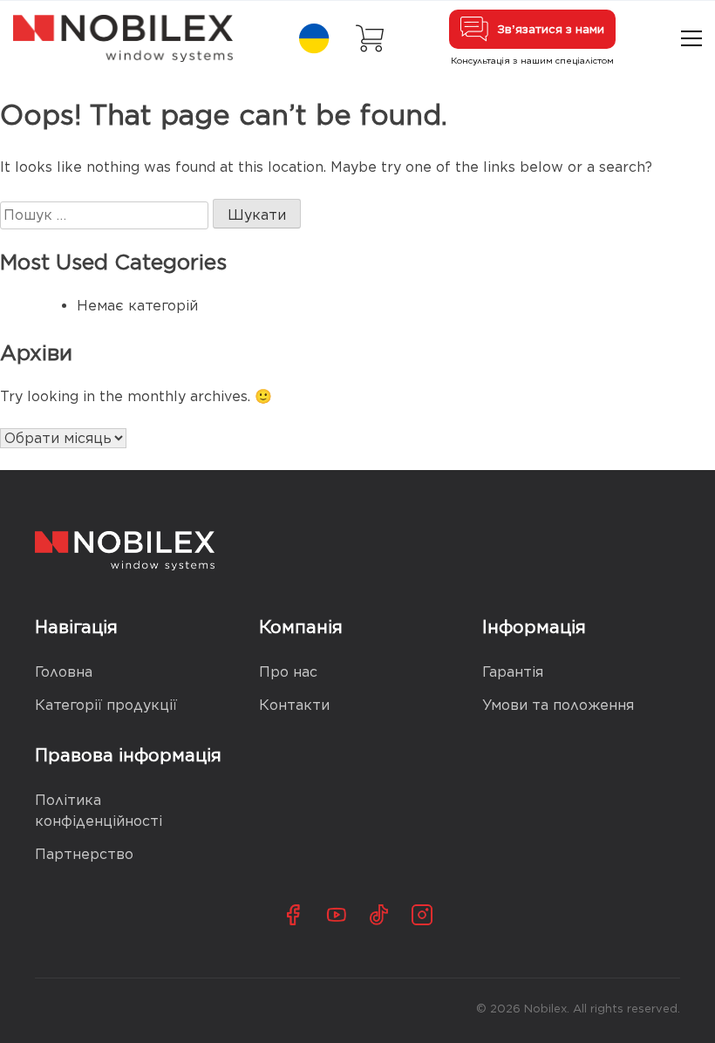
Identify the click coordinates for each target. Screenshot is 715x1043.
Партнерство (84, 854)
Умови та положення (558, 705)
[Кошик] (370, 38)
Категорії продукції (106, 705)
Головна (63, 672)
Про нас (288, 672)
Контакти (294, 705)
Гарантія (512, 672)
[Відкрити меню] (691, 38)
